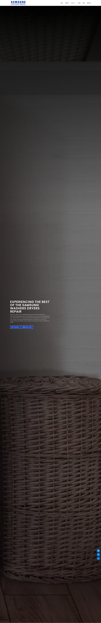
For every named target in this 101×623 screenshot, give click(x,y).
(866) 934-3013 (27, 327)
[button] (98, 558)
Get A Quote (15, 327)
